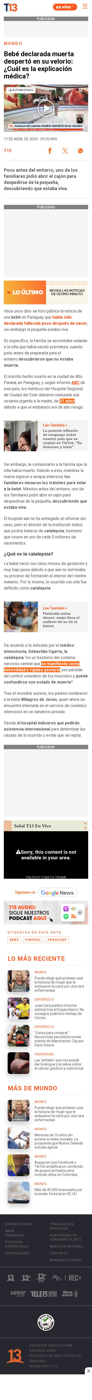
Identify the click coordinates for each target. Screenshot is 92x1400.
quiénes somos (18, 1224)
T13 (7, 150)
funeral (33, 940)
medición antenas (66, 1246)
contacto (59, 1253)
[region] (46, 1387)
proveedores (17, 1253)
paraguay (57, 940)
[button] (49, 150)
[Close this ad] (88, 1370)
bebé (14, 940)
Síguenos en (25, 892)
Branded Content (66, 1260)
